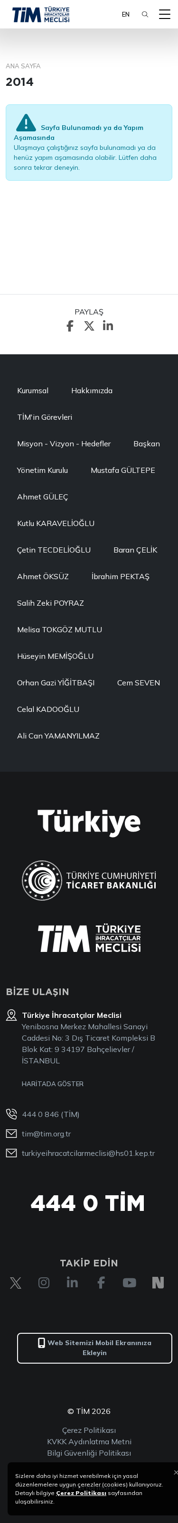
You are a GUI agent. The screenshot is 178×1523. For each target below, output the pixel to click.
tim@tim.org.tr (46, 1133)
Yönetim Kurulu (42, 470)
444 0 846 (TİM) (51, 1114)
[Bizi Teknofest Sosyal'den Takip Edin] (158, 1283)
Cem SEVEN (138, 682)
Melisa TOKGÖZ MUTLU (59, 629)
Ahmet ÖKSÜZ (43, 576)
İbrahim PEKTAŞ (121, 576)
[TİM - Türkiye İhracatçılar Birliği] (40, 14)
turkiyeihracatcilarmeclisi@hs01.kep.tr (88, 1153)
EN (126, 14)
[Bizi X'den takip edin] (16, 1283)
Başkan (146, 443)
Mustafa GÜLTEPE (123, 470)
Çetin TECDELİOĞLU (54, 549)
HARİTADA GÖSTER (53, 1084)
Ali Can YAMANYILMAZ (58, 735)
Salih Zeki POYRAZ (50, 603)
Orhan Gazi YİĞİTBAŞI (55, 682)
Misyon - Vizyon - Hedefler (64, 443)
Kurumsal (32, 390)
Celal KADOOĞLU (48, 709)
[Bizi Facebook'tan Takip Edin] (101, 1283)
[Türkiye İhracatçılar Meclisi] (89, 937)
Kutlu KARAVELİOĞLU (55, 523)
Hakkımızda (91, 390)
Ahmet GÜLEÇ (42, 496)
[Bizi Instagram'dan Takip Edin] (44, 1283)
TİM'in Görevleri (44, 417)
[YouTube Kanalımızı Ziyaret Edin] (129, 1283)
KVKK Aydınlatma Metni (89, 1441)
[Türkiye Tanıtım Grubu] (89, 824)
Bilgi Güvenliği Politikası (89, 1453)
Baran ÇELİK (135, 549)
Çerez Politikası (89, 1430)
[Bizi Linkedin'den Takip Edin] (72, 1283)
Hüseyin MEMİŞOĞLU (55, 656)
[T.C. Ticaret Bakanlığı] (89, 880)
